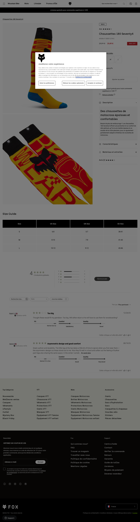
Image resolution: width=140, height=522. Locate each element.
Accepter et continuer (95, 83)
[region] (70, 70)
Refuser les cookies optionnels (73, 83)
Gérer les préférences (47, 83)
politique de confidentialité (83, 77)
